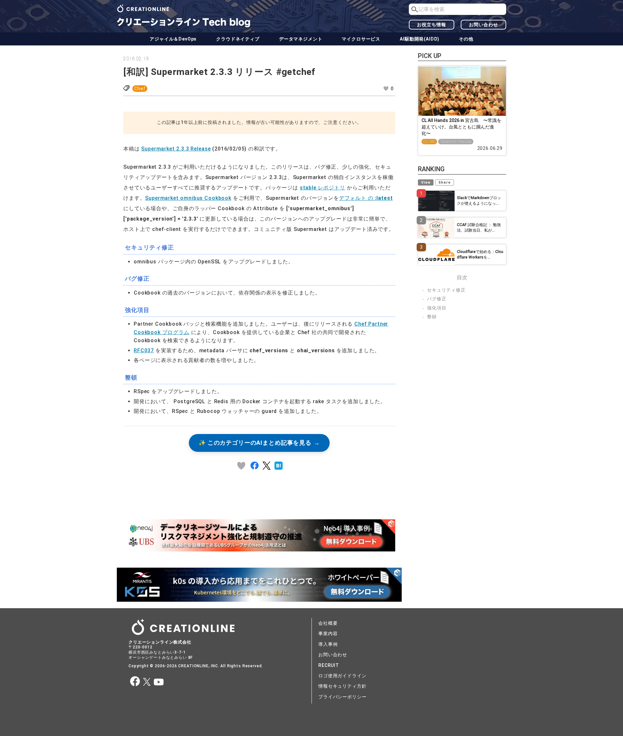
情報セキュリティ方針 (342, 686)
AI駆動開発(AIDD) (419, 39)
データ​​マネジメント (301, 39)
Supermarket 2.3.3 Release (176, 149)
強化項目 (436, 307)
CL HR (429, 141)
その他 (466, 39)
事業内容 (327, 633)
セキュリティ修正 (446, 290)
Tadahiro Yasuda (455, 141)
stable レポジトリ (322, 188)
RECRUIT (328, 665)
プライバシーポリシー (342, 696)
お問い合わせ (483, 24)
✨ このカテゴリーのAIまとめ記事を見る (255, 443)
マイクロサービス (361, 39)
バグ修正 (436, 298)
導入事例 (327, 644)
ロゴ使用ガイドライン (342, 675)
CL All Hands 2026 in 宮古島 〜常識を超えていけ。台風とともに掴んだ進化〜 (461, 127)
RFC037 (144, 350)
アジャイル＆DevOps (173, 39)
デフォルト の (366, 198)
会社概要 (327, 623)
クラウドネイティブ (238, 39)
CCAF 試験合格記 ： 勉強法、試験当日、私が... (479, 228)
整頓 (432, 316)
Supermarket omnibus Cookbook (188, 198)
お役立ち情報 (431, 24)
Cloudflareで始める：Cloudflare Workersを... (480, 254)
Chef (139, 88)
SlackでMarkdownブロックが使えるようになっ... (479, 201)
